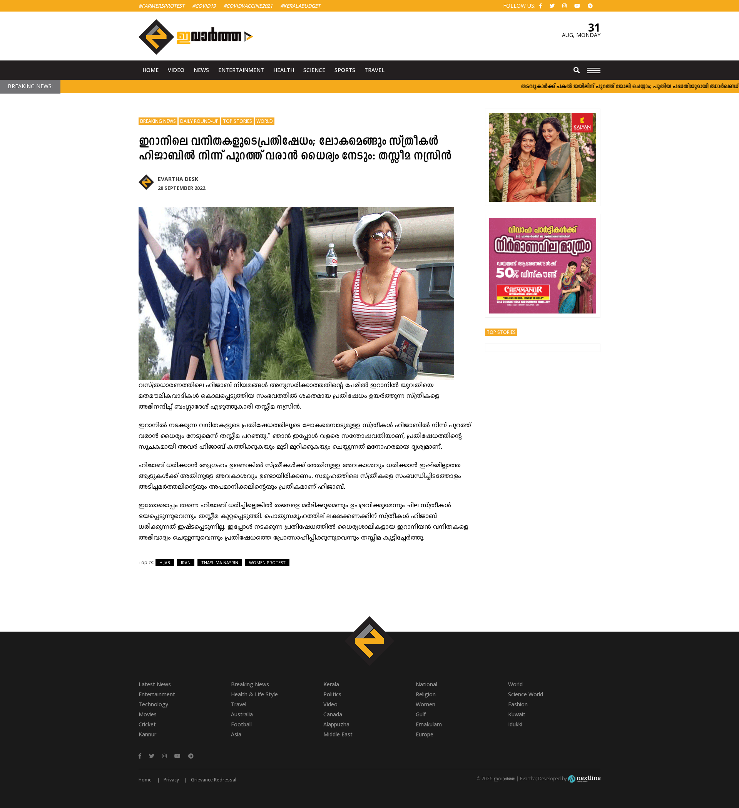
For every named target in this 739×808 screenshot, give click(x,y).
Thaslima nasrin (219, 562)
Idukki (515, 724)
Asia (236, 734)
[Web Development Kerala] (584, 778)
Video (176, 70)
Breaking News (158, 121)
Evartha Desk (178, 179)
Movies (148, 714)
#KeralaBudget (300, 5)
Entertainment (241, 70)
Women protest (267, 562)
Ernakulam (429, 724)
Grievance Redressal (213, 779)
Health (283, 70)
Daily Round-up (199, 121)
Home (150, 70)
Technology (153, 704)
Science (314, 70)
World (264, 121)
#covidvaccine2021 (248, 5)
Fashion (518, 704)
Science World (525, 694)
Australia (242, 714)
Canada (332, 714)
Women (425, 704)
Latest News (155, 684)
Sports (344, 70)
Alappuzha (336, 724)
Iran (186, 562)
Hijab (164, 562)
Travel (374, 70)
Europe (424, 734)
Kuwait (516, 714)
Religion (426, 694)
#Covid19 (204, 5)
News (201, 70)
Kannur (147, 734)
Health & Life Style (254, 694)
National (426, 684)
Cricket (147, 724)
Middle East (338, 734)
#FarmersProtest (161, 5)
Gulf (421, 714)
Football (241, 724)
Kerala (331, 684)
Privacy (171, 779)
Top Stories (237, 121)
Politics (332, 694)
